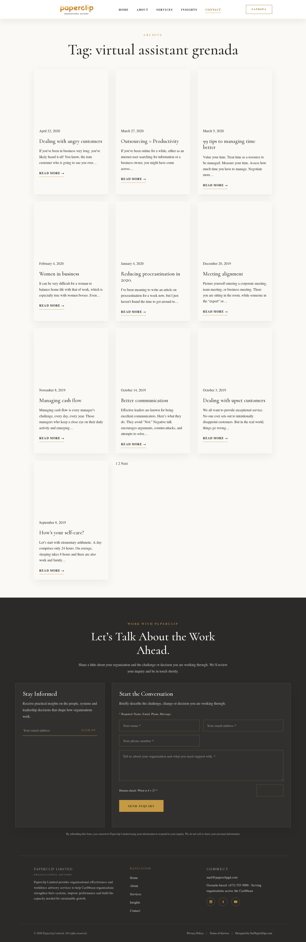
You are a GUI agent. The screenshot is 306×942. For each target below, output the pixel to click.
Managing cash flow (60, 400)
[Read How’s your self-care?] (71, 487)
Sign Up (88, 730)
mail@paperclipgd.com (222, 877)
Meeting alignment (223, 274)
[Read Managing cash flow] (71, 355)
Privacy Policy (195, 933)
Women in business (59, 274)
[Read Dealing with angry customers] (71, 96)
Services (164, 10)
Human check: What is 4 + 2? (138, 790)
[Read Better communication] (153, 355)
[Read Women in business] (71, 228)
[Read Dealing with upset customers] (235, 355)
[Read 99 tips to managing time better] (235, 96)
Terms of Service (219, 933)
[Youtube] (235, 901)
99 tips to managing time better (229, 144)
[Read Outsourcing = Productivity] (153, 96)
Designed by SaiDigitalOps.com (253, 933)
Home (123, 10)
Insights (189, 10)
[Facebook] (223, 901)
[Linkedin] (211, 901)
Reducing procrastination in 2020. (150, 277)
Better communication (144, 400)
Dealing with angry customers (70, 141)
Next (124, 463)
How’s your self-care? (61, 532)
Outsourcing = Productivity (150, 141)
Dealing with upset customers (234, 400)
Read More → (51, 173)
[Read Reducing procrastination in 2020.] (153, 228)
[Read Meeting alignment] (235, 228)
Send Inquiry (141, 806)
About (142, 10)
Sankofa (259, 9)
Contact (213, 10)
